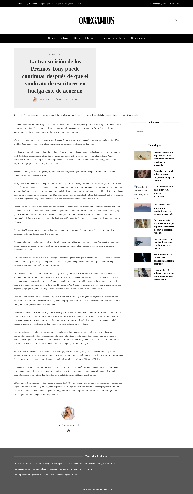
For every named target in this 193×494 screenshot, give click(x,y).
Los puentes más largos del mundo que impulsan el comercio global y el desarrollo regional (164, 226)
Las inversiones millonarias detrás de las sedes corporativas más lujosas (45, 469)
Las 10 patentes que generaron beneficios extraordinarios (39, 475)
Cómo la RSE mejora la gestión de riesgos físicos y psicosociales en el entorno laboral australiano (56, 4)
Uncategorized (55, 55)
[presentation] (27, 3)
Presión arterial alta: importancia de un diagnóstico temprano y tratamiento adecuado (164, 158)
